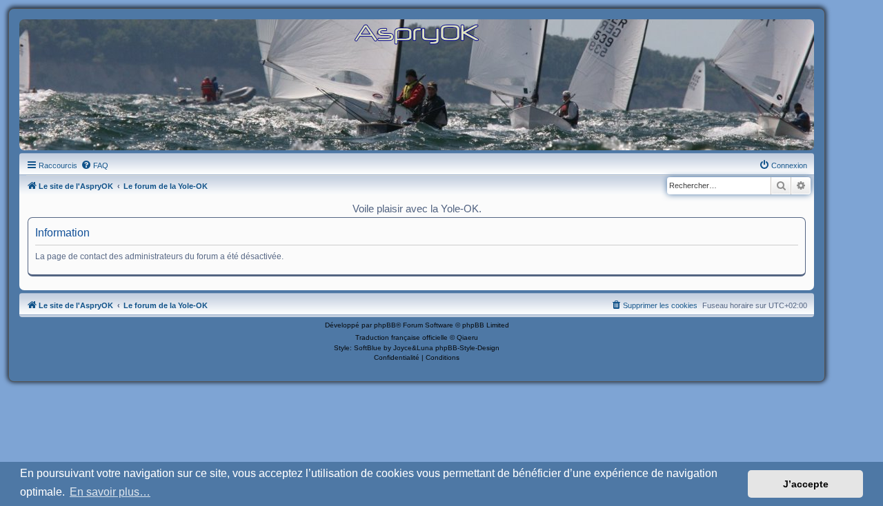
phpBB (385, 325)
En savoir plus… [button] (110, 492)
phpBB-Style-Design (467, 348)
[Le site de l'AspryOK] (416, 33)
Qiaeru (467, 337)
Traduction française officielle (401, 337)
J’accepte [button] (806, 483)
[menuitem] (94, 165)
